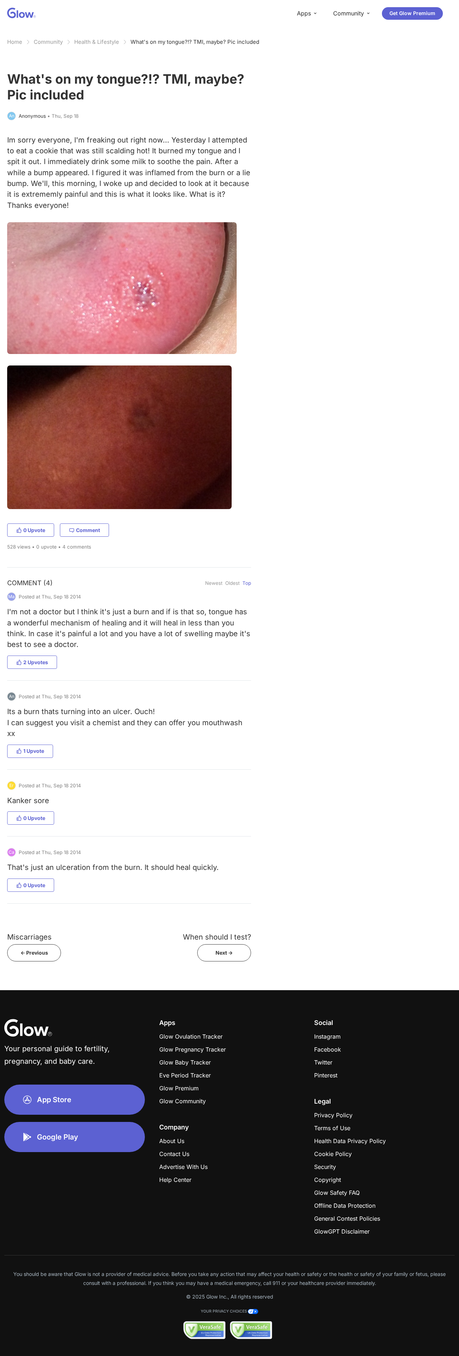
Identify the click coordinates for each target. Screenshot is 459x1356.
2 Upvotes (35, 662)
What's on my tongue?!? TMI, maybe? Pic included (195, 41)
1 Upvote (33, 751)
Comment (88, 530)
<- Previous (34, 953)
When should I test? (217, 936)
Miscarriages (29, 936)
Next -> (224, 953)
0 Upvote (34, 530)
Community (48, 41)
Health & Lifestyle (96, 41)
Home (14, 41)
